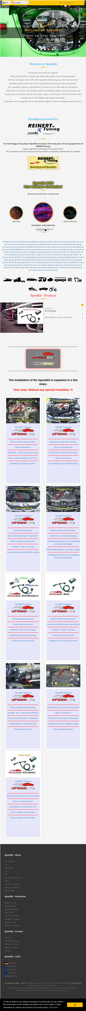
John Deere (53, 252)
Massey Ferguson (57, 257)
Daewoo (33, 244)
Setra (21, 265)
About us (7, 938)
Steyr (53, 265)
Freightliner (55, 247)
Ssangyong (44, 265)
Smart (35, 265)
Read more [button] (53, 1007)
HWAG (65, 249)
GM (76, 247)
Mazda (69, 257)
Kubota (15, 254)
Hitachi (30, 249)
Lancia (36, 254)
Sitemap (7, 951)
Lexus (68, 254)
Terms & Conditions (11, 944)
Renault (41, 262)
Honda (46, 249)
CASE (49, 242)
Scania (9, 265)
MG (17, 260)
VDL (51, 267)
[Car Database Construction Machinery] (78, 279)
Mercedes (10, 260)
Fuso (71, 247)
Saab (55, 262)
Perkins (5, 262)
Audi (28, 242)
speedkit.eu (12, 972)
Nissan (71, 260)
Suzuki (77, 265)
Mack (13, 257)
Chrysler (71, 242)
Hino (23, 249)
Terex (20, 267)
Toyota (27, 267)
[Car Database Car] (32, 279)
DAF (40, 244)
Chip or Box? (9, 912)
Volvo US (58, 267)
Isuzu (20, 252)
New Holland (61, 260)
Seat (15, 265)
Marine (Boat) (9, 891)
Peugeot (23, 262)
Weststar (38, 270)
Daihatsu (48, 244)
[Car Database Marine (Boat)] (7, 279)
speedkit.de (12, 963)
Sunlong (69, 265)
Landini (55, 254)
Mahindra (21, 257)
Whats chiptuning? (11, 909)
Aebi (4, 242)
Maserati (44, 257)
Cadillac (41, 242)
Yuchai (55, 270)
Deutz (69, 244)
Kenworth (64, 252)
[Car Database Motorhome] (42, 279)
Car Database (9, 861)
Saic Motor (63, 262)
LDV (62, 254)
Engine (7, 881)
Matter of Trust (10, 903)
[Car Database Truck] (19, 279)
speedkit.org (11, 969)
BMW (34, 242)
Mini (23, 260)
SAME (72, 262)
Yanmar (47, 270)
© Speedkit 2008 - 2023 (15, 983)
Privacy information (11, 941)
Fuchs (64, 247)
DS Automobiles (18, 247)
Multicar (41, 260)
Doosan (5, 247)
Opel (78, 260)
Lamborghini (25, 254)
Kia (72, 252)
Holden (38, 249)
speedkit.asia (12, 976)
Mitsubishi (31, 260)
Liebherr (76, 254)
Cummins (17, 244)
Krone (7, 254)
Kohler (78, 252)
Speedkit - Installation (12, 919)
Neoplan (50, 260)
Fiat (40, 247)
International (10, 252)
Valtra (34, 267)
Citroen (80, 242)
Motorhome (9, 868)
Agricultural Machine (12, 887)
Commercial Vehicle (11, 884)
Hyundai (73, 249)
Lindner (5, 257)
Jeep (45, 252)
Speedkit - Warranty (11, 925)
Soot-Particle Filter (11, 916)
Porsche (32, 262)
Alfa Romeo (13, 242)
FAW (28, 247)
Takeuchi (7, 267)
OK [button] (75, 1005)
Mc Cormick (79, 257)
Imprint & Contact (11, 947)
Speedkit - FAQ (9, 922)
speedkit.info (11, 966)
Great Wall (8, 249)
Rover (48, 262)
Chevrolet (62, 242)
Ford (46, 247)
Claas (8, 244)
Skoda (28, 265)
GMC (82, 247)
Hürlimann (55, 249)
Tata (14, 267)
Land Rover (45, 254)
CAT (54, 242)
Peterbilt (14, 262)
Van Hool (43, 267)
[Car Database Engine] (50, 279)
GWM (17, 249)
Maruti (36, 257)
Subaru (61, 265)
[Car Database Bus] (60, 279)
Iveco (27, 252)
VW (72, 267)
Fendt (34, 247)
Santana (80, 262)
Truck (6, 871)
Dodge (77, 244)
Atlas (22, 242)
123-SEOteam (75, 983)
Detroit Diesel (59, 244)
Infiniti (81, 249)
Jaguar (34, 252)
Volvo (66, 267)
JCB (40, 252)
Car (5, 864)
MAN (29, 257)
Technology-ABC (10, 906)
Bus (5, 874)
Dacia (25, 244)
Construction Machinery (13, 877)
